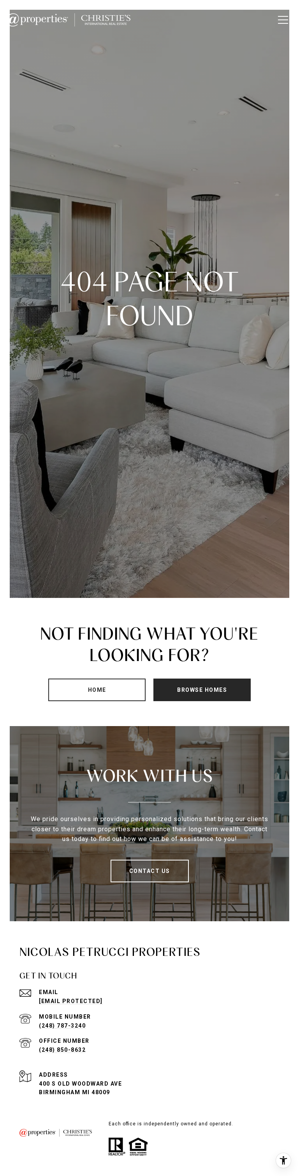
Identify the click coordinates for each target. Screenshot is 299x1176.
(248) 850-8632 (62, 1050)
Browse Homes (202, 690)
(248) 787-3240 (62, 1026)
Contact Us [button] (149, 871)
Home (97, 690)
